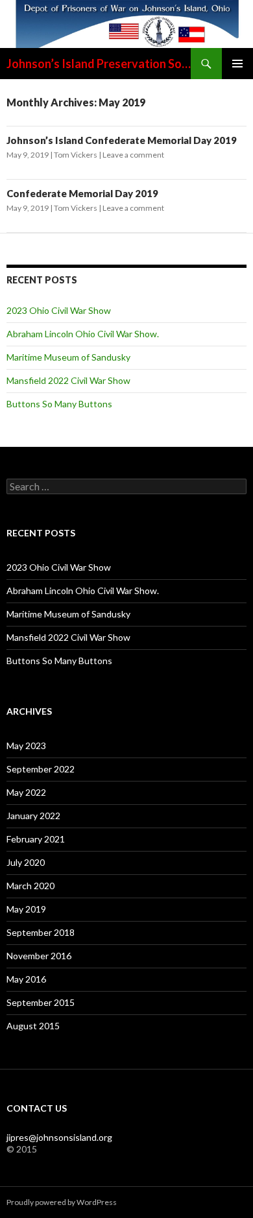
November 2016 (38, 955)
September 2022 (40, 768)
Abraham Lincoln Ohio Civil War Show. (82, 333)
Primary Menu (237, 63)
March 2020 (30, 885)
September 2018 (40, 932)
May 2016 (26, 979)
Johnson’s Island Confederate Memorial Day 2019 (121, 140)
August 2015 (33, 1025)
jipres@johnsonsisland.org (59, 1137)
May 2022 (26, 792)
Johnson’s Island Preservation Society (98, 63)
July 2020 (25, 862)
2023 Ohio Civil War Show (58, 310)
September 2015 (40, 1002)
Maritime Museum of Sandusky (68, 357)
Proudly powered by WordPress (61, 1202)
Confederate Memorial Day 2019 (82, 193)
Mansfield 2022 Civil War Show (68, 380)
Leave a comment (133, 155)
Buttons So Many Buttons (59, 403)
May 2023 (26, 745)
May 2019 (26, 908)
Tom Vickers (75, 155)
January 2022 (33, 815)
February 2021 (35, 838)
